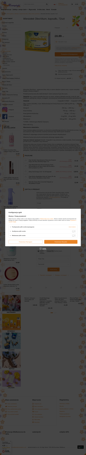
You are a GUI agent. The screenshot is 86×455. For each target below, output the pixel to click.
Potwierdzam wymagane (25, 241)
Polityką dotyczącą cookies (46, 218)
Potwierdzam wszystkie (61, 241)
